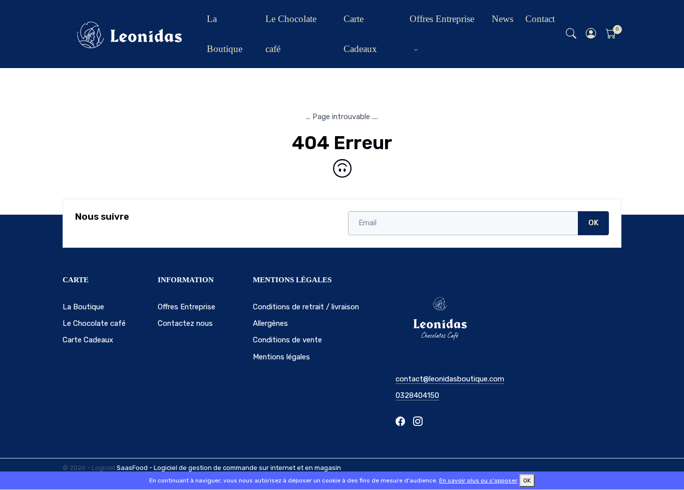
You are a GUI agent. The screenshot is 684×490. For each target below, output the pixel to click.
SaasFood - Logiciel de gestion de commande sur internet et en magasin (229, 467)
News (502, 19)
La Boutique (224, 34)
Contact (540, 19)
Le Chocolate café (290, 34)
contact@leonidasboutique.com (450, 378)
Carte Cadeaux (360, 34)
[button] (591, 34)
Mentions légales (281, 356)
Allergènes (270, 323)
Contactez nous (185, 323)
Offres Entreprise (442, 19)
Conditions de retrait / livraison (306, 306)
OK (593, 222)
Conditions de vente (287, 339)
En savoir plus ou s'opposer (478, 480)
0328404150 (417, 395)
